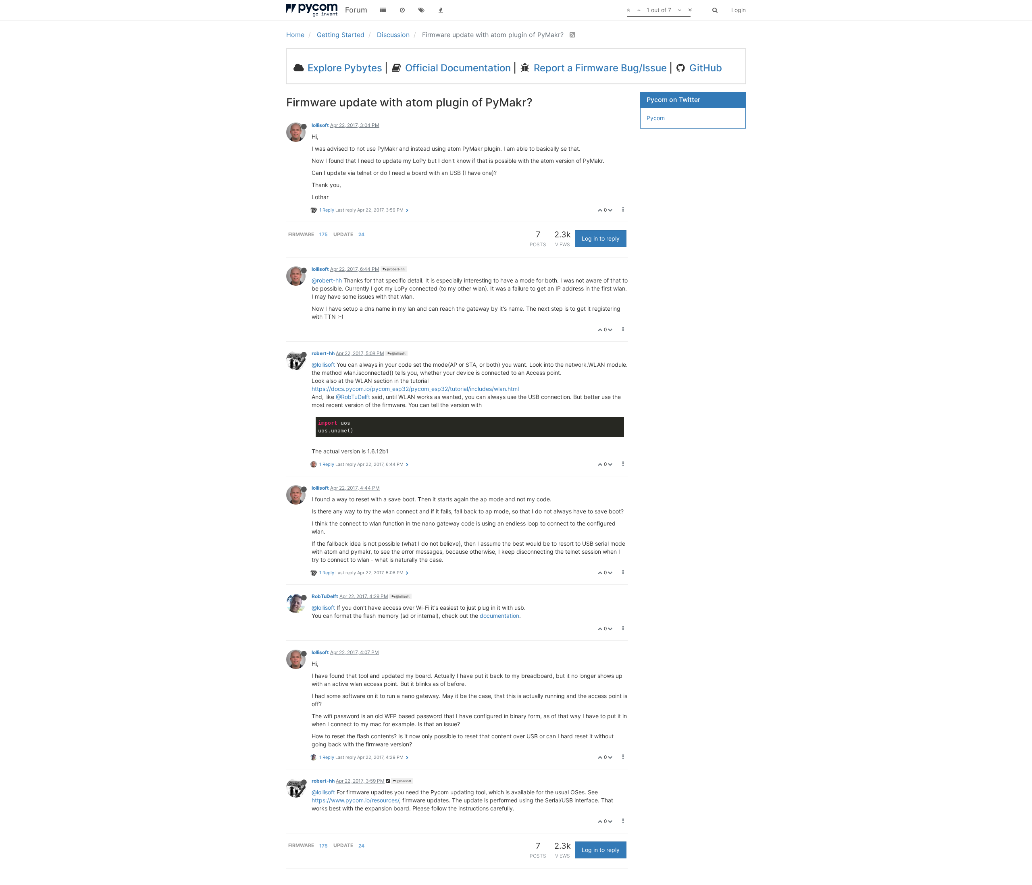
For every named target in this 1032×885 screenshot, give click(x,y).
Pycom (656, 117)
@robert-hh (395, 269)
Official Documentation (457, 68)
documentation (499, 615)
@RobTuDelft (353, 396)
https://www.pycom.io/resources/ (355, 800)
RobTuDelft (325, 596)
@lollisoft (398, 353)
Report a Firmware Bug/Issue (599, 68)
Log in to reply (601, 238)
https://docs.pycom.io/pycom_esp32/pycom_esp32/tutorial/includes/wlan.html (415, 388)
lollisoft (320, 125)
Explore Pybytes (343, 68)
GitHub (704, 68)
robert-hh (323, 353)
